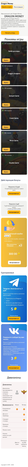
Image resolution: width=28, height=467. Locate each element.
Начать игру (10, 33)
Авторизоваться (14, 193)
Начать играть (7, 7)
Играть (6, 60)
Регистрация (18, 7)
